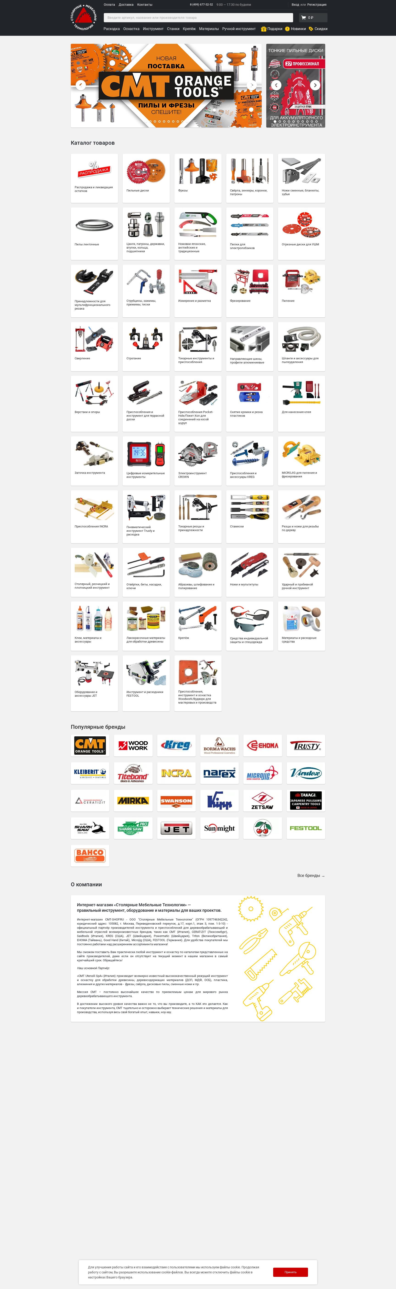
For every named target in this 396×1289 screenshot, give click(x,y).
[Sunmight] (219, 828)
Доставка (126, 4)
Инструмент (153, 29)
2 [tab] (150, 121)
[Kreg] (176, 746)
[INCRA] (176, 773)
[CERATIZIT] (90, 801)
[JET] (176, 828)
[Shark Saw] (90, 828)
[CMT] (90, 746)
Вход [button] (295, 4)
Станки (173, 29)
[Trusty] (306, 746)
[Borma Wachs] (219, 746)
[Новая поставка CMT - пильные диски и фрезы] (166, 86)
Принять (291, 1272)
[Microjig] (262, 773)
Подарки (274, 29)
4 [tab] (159, 121)
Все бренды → (311, 875)
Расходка (112, 29)
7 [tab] (173, 121)
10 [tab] (187, 121)
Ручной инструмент (239, 29)
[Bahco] (90, 856)
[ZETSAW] (262, 801)
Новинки (298, 29)
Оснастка (131, 29)
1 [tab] (145, 121)
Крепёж (189, 29)
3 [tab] (155, 121)
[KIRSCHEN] (262, 828)
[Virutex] (306, 773)
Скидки (321, 29)
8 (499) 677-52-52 (201, 4)
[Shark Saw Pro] (133, 828)
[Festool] (306, 828)
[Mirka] (133, 801)
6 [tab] (169, 121)
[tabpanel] (166, 86)
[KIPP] (219, 801)
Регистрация (317, 4)
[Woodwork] (133, 746)
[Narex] (219, 773)
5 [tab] (164, 121)
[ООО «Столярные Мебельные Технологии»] (83, 29)
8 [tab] (178, 121)
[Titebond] (133, 773)
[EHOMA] (262, 746)
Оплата (109, 4)
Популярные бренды (98, 727)
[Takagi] (306, 801)
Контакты (144, 4)
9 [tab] (182, 121)
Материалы (209, 29)
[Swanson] (176, 801)
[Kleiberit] (90, 773)
